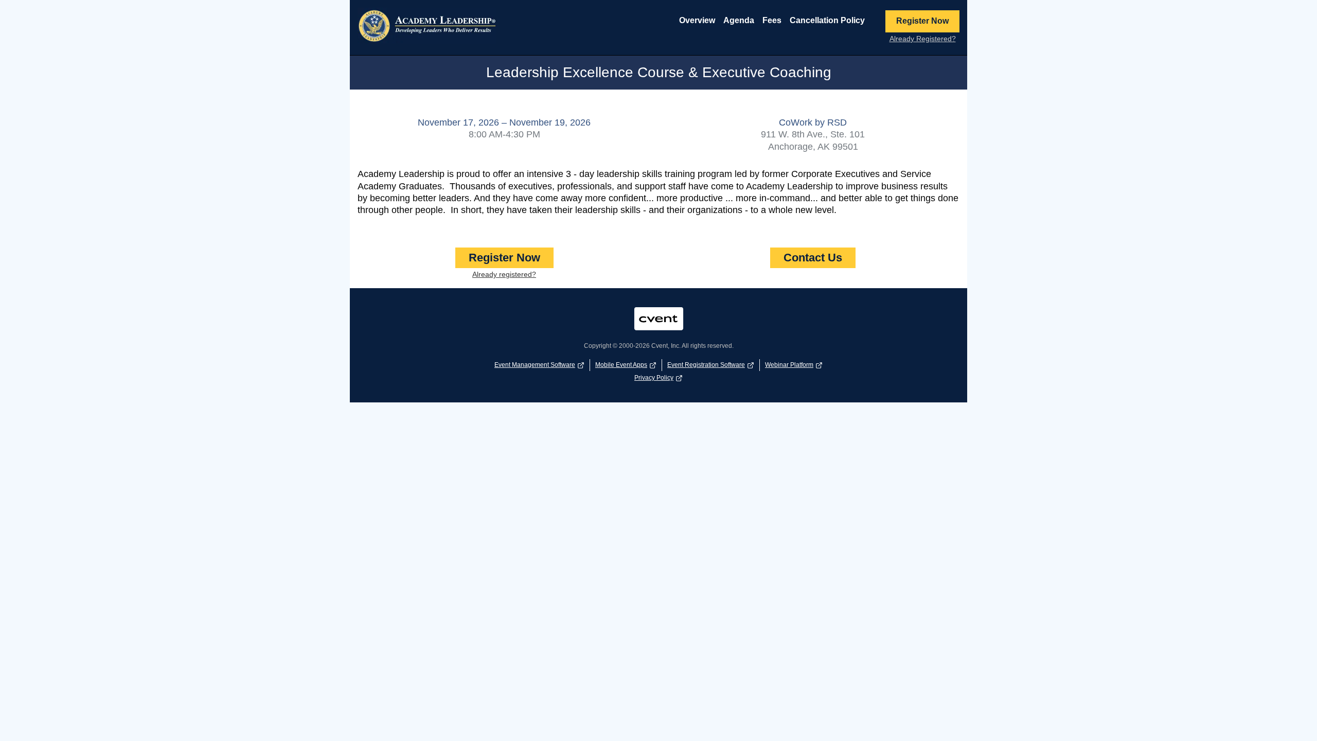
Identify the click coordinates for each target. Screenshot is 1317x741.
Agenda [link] (738, 20)
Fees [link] (771, 20)
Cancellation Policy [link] (827, 20)
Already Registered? (922, 38)
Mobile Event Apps (621, 364)
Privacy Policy (653, 377)
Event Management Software (534, 364)
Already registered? (504, 274)
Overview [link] (697, 20)
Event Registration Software (706, 364)
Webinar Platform (789, 364)
